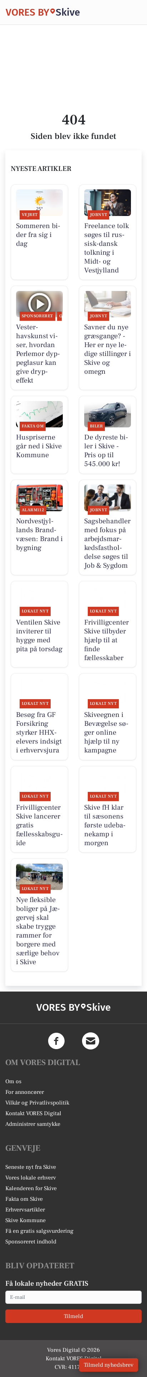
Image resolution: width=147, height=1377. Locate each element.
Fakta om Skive (24, 1199)
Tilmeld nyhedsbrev (108, 1364)
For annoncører (24, 1092)
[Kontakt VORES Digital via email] (90, 1040)
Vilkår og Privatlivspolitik (37, 1102)
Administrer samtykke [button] (32, 1124)
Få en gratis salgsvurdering (39, 1231)
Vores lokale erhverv (30, 1177)
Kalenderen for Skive (31, 1188)
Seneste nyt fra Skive (30, 1167)
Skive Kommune (25, 1220)
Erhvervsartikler (25, 1209)
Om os (13, 1081)
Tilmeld (73, 1316)
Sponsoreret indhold (30, 1241)
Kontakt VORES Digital (33, 1113)
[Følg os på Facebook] (56, 1040)
